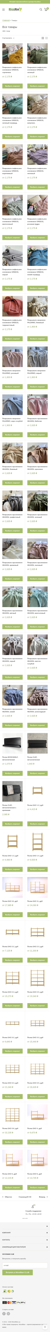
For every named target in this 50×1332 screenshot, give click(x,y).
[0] (45, 9)
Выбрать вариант (12, 86)
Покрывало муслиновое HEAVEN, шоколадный (37, 710)
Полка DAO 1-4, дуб (35, 856)
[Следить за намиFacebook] (4, 1313)
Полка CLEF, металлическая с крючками (9, 807)
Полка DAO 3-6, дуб (10, 1128)
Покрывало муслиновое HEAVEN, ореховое (37, 468)
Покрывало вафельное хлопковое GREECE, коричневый (12, 170)
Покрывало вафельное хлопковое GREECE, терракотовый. (12, 322)
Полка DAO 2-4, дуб (10, 992)
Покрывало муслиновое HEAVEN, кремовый (12, 564)
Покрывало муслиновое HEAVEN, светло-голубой (37, 661)
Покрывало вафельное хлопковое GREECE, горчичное (12, 69)
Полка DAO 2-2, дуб (10, 946)
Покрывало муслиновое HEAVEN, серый (12, 660)
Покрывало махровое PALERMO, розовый (11, 372)
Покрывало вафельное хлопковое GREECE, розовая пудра (37, 221)
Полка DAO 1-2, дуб (35, 805)
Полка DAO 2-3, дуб (35, 946)
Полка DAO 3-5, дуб (35, 1083)
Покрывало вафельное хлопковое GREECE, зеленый (37, 69)
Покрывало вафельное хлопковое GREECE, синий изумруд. (37, 271)
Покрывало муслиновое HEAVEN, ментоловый (37, 612)
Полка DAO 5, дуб (9, 1174)
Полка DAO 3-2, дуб (10, 1037)
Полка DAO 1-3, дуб (10, 856)
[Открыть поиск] (41, 9)
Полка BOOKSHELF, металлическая (10, 758)
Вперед (42, 1197)
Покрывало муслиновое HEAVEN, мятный (12, 612)
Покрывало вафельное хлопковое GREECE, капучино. (37, 120)
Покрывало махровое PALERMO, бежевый (36, 321)
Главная (6, 20)
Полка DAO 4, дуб (34, 1128)
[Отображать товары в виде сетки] (43, 38)
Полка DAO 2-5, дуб (35, 992)
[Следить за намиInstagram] (8, 1313)
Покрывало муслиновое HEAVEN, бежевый (12, 468)
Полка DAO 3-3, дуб (35, 1037)
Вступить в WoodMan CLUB (17, 1272)
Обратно (8, 1197)
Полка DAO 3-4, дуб (10, 1083)
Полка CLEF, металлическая (33, 758)
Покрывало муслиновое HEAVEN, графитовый (12, 516)
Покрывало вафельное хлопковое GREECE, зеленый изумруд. (12, 120)
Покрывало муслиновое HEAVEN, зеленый (37, 516)
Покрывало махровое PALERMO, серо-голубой (12, 420)
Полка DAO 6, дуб (34, 1174)
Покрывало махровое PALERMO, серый (36, 372)
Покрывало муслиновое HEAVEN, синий (12, 710)
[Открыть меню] (3, 10)
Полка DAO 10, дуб (10, 901)
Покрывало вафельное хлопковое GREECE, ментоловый (12, 221)
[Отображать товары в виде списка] (47, 38)
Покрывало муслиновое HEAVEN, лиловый (37, 564)
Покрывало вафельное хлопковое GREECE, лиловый (37, 170)
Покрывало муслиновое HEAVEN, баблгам (37, 420)
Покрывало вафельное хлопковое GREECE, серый (12, 271)
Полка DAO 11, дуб (35, 901)
